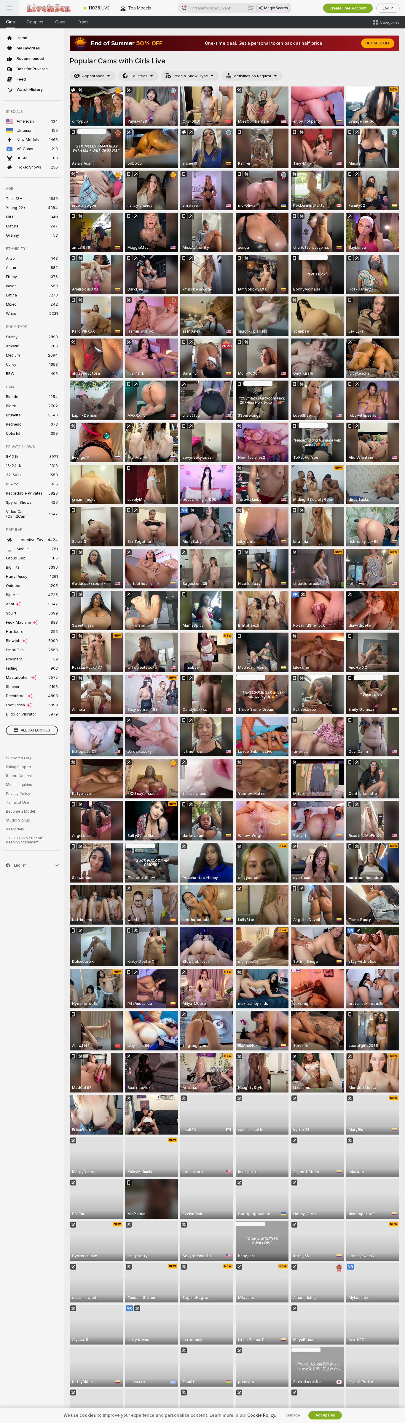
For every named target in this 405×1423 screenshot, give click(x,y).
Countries (138, 76)
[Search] (251, 8)
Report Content (19, 776)
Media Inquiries (19, 785)
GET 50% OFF (377, 43)
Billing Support (18, 767)
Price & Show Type (190, 76)
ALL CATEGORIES (35, 730)
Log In (387, 8)
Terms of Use (17, 802)
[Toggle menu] (9, 8)
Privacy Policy (18, 794)
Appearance (93, 76)
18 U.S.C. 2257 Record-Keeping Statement (25, 840)
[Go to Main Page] (48, 8)
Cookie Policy (261, 1415)
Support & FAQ (18, 758)
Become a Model (20, 811)
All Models (15, 829)
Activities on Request (252, 76)
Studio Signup (18, 820)
